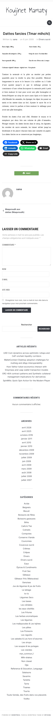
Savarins (26, 676)
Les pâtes (26, 627)
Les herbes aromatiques (26, 616)
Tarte (26, 683)
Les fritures (26, 612)
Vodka (26, 698)
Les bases (26, 601)
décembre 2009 (26, 450)
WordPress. (15, 715)
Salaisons (26, 672)
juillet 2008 (26, 476)
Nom (4, 269)
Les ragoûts (26, 635)
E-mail (5, 279)
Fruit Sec (26, 571)
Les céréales (26, 605)
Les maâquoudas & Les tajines (26, 623)
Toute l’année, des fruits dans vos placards (26, 695)
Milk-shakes (26, 657)
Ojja (26, 665)
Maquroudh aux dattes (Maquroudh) (14, 210)
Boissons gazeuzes (26, 518)
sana (15, 39)
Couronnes (26, 541)
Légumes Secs (26, 597)
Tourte (26, 691)
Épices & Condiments (26, 567)
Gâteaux (26, 575)
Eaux (26, 563)
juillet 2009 (26, 457)
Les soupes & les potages (26, 646)
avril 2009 (26, 465)
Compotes (26, 533)
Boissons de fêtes (26, 515)
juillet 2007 (26, 480)
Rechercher (26, 324)
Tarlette (26, 680)
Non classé (26, 661)
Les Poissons (26, 631)
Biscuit (26, 511)
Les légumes (26, 620)
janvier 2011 (26, 438)
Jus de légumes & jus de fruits (27, 586)
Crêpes (26, 552)
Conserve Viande (27, 537)
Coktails (26, 530)
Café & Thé (26, 526)
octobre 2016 (26, 435)
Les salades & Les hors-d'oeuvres (26, 638)
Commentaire (9, 245)
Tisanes (26, 687)
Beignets (27, 507)
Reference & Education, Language (26, 668)
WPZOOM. (47, 715)
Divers (26, 556)
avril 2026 (26, 427)
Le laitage (26, 590)
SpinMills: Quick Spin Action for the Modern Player (26, 380)
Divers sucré (44, 39)
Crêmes (26, 548)
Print (28, 173)
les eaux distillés (26, 608)
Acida (26, 503)
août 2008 (26, 472)
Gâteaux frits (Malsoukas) (27, 578)
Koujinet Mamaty (26, 10)
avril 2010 (26, 442)
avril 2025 (26, 431)
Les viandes (26, 650)
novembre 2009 (26, 454)
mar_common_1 (26, 653)
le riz (26, 593)
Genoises (26, 582)
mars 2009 (26, 468)
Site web (6, 290)
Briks (26, 522)
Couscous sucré (26, 545)
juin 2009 (26, 461)
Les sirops (26, 642)
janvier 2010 (26, 446)
